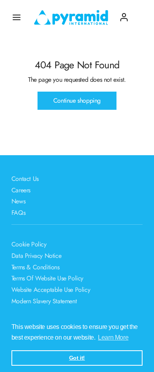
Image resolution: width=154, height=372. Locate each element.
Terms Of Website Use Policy (47, 278)
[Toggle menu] (16, 17)
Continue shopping (77, 100)
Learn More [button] (113, 337)
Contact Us (25, 178)
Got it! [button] (77, 358)
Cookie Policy (29, 244)
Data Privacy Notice (36, 255)
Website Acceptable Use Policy (50, 289)
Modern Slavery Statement (44, 301)
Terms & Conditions (35, 267)
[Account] (124, 14)
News (18, 201)
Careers (20, 190)
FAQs (18, 212)
